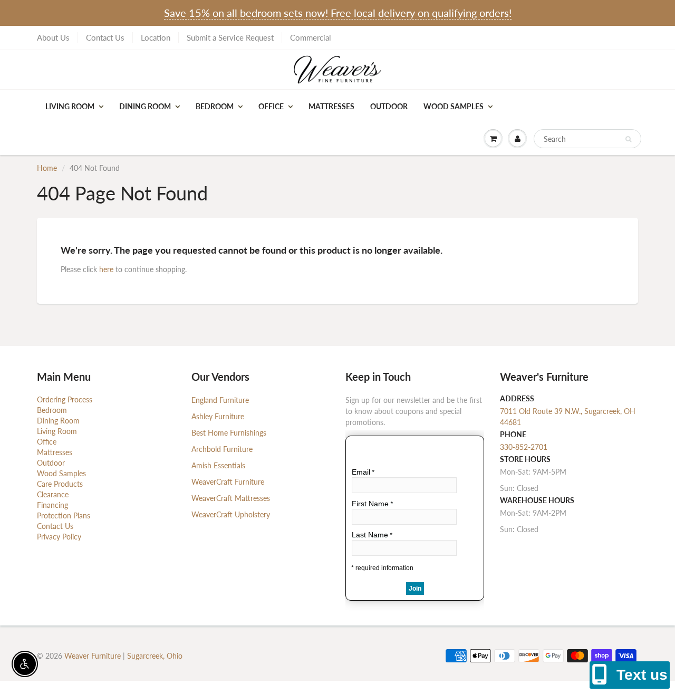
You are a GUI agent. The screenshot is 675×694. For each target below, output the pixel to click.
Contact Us (105, 37)
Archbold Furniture (222, 449)
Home (47, 167)
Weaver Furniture (93, 655)
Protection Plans (63, 515)
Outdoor (389, 106)
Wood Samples (453, 106)
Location (155, 37)
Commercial (310, 37)
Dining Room (145, 106)
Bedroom (215, 106)
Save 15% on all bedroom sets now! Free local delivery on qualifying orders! (338, 12)
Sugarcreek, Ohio (154, 655)
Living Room (69, 106)
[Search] (628, 139)
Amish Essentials (218, 465)
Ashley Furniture (217, 416)
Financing (52, 504)
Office (271, 106)
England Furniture (220, 400)
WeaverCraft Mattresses (230, 498)
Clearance (53, 494)
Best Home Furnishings (228, 432)
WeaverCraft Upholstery (230, 514)
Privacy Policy (59, 536)
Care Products (60, 483)
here (106, 269)
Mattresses (331, 106)
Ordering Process (64, 399)
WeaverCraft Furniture (227, 481)
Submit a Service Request (230, 37)
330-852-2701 (523, 446)
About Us (53, 37)
